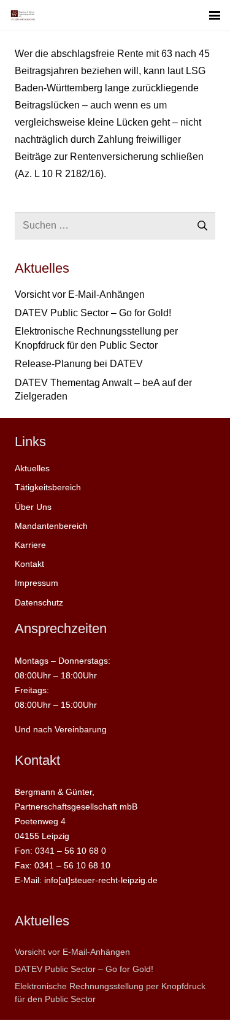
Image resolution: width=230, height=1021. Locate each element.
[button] (214, 15)
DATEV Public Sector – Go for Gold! (93, 313)
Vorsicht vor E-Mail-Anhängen (80, 294)
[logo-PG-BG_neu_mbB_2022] (23, 15)
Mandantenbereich (51, 526)
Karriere (30, 545)
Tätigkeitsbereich (48, 487)
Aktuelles (32, 468)
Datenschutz (39, 602)
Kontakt (29, 564)
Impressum (36, 583)
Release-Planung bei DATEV (79, 364)
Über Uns (33, 507)
